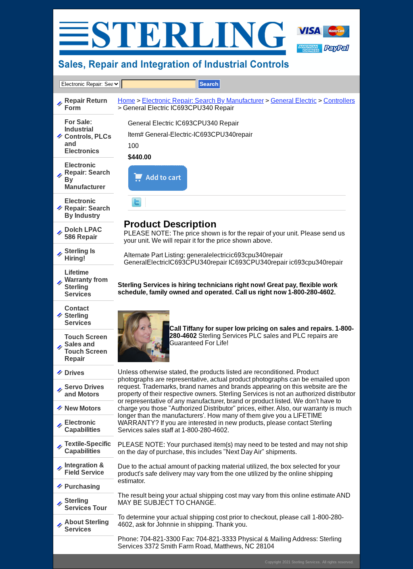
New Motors (83, 408)
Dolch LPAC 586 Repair (83, 233)
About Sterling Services (87, 526)
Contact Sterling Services (78, 315)
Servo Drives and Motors (84, 391)
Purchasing (82, 486)
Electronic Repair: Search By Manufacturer (203, 100)
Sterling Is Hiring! (80, 255)
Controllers (339, 100)
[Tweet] (136, 204)
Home (126, 100)
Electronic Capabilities (82, 426)
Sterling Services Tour (86, 504)
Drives (74, 372)
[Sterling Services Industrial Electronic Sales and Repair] (154, 48)
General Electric (294, 100)
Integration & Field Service (84, 469)
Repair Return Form (86, 104)
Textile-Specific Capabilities (88, 447)
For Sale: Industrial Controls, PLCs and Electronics (88, 136)
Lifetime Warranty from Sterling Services (86, 283)
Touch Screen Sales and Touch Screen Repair (86, 347)
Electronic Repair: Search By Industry (87, 208)
